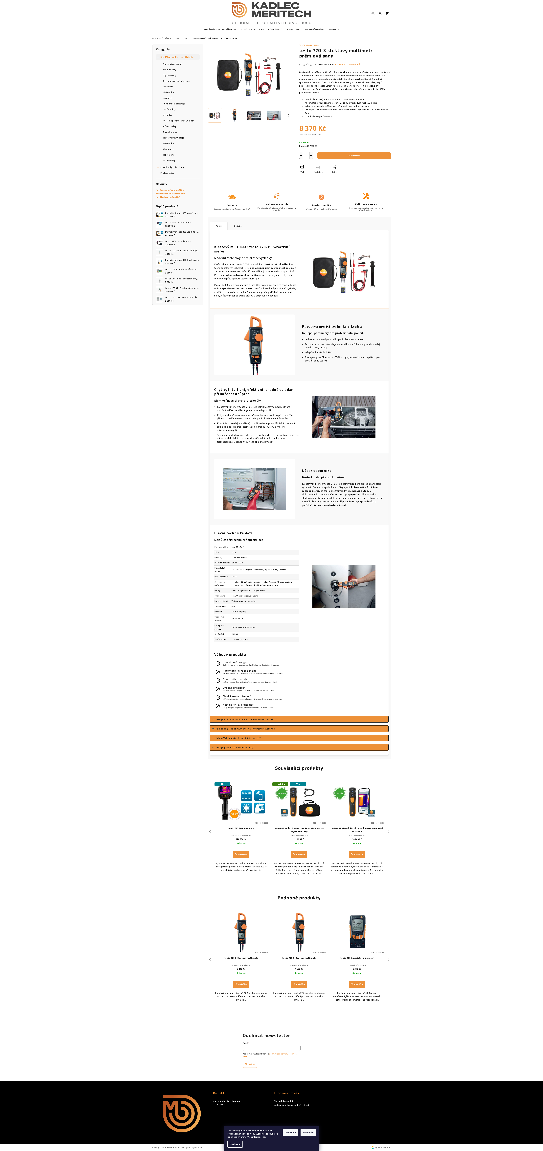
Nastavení (235, 1144)
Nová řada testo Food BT (168, 197)
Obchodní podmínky (284, 1101)
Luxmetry (168, 98)
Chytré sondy (170, 75)
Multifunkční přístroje (174, 103)
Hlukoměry (168, 92)
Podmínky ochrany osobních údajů (292, 1105)
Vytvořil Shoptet (383, 1147)
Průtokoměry (169, 126)
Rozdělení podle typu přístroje (176, 57)
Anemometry (169, 69)
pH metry (167, 115)
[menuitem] (220, 29)
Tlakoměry (168, 143)
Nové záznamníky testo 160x (170, 190)
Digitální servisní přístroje (176, 81)
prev (210, 831)
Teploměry (168, 154)
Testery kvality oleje (173, 137)
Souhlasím (308, 1132)
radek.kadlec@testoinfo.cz (227, 1101)
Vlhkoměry (168, 149)
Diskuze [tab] (238, 226)
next (388, 831)
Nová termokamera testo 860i (171, 193)
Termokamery (170, 132)
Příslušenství (167, 173)
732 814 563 (219, 1104)
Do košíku (355, 155)
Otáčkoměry (169, 109)
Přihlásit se (250, 1064)
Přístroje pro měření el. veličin (178, 120)
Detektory (168, 86)
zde (265, 1137)
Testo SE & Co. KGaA (309, 45)
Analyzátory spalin (172, 64)
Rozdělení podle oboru (172, 167)
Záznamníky (169, 160)
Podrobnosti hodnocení (347, 64)
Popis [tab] (219, 226)
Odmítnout (290, 1132)
